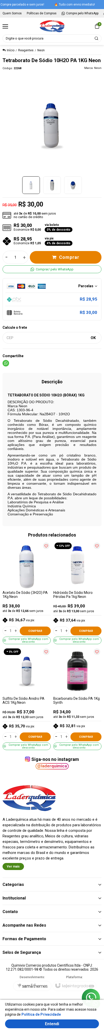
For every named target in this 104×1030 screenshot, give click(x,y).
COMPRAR (35, 631)
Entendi (52, 1023)
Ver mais (13, 866)
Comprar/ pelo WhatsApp (54, 269)
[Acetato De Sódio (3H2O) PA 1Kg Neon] (27, 592)
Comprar (69, 257)
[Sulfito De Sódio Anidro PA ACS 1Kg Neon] (27, 698)
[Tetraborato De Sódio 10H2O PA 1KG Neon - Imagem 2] (52, 185)
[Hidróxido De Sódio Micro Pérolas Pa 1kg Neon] (77, 592)
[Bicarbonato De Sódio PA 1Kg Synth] (77, 698)
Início (10, 50)
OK (93, 338)
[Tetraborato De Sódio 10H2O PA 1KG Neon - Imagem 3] (73, 185)
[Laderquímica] (52, 26)
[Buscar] (96, 38)
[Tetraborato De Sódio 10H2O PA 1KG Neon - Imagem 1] (31, 185)
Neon (41, 50)
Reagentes (26, 50)
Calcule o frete (15, 327)
